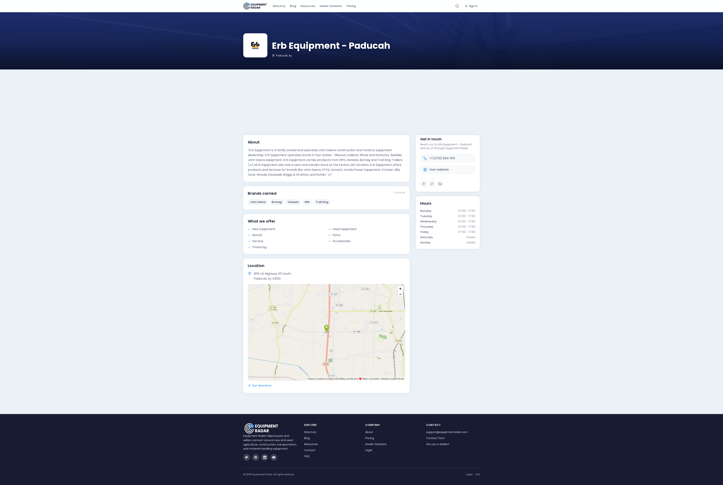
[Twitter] (432, 183)
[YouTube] (273, 457)
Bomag (277, 202)
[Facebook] (423, 183)
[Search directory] (457, 6)
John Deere (258, 202)
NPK (307, 202)
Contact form (435, 438)
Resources (308, 6)
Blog (293, 6)
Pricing (351, 6)
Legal (368, 450)
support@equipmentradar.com (447, 432)
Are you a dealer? (437, 444)
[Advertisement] (361, 97)
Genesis (293, 202)
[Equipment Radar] (255, 6)
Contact (309, 450)
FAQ (307, 456)
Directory (279, 6)
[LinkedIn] (440, 183)
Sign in (473, 6)
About (369, 432)
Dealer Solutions (331, 6)
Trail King (322, 202)
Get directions (262, 385)
